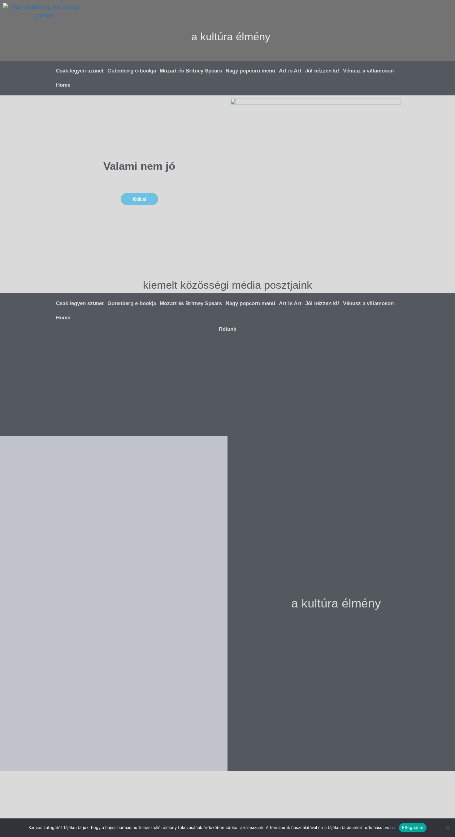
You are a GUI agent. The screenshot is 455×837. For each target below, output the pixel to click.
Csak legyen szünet (80, 71)
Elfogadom (412, 827)
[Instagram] (395, 51)
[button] (413, 11)
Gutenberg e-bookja (131, 71)
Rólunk (227, 329)
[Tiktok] (431, 51)
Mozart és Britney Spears (191, 71)
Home (63, 85)
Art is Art (290, 71)
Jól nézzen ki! (322, 71)
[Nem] (447, 828)
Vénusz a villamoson (368, 71)
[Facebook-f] (413, 51)
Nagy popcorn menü (250, 71)
